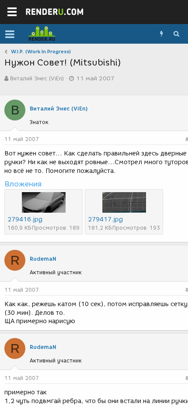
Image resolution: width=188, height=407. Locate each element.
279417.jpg (105, 219)
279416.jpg (24, 219)
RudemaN (43, 258)
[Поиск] (176, 34)
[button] (10, 34)
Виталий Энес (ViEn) (37, 78)
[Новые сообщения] (161, 34)
